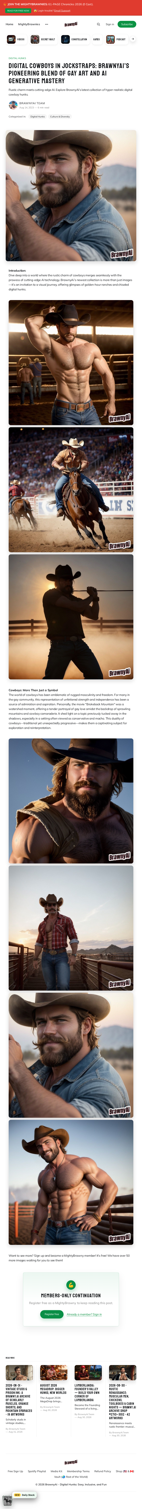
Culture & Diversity (60, 116)
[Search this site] (98, 24)
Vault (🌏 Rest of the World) (71, 1476)
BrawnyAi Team (32, 103)
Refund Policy (102, 1471)
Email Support (62, 10)
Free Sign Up (15, 1471)
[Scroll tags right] (133, 39)
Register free (52, 1314)
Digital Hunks (17, 58)
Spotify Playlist (37, 1471)
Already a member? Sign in (84, 1314)
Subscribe (127, 24)
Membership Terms (78, 1471)
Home (10, 24)
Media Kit (56, 1471)
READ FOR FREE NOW (18, 10)
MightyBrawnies (29, 24)
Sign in (110, 24)
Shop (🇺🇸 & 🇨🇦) (125, 1471)
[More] (46, 24)
